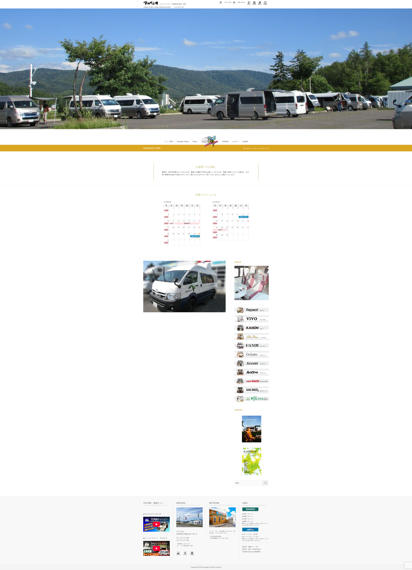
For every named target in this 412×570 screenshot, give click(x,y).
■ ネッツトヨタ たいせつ (250, 536)
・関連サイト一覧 (252, 547)
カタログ (235, 141)
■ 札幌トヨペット (247, 516)
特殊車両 (225, 141)
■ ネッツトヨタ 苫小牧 (249, 534)
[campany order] (185, 286)
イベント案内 (168, 141)
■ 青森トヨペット (247, 521)
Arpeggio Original (183, 141)
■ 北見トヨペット (247, 519)
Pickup (195, 141)
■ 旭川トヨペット (247, 514)
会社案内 (245, 141)
